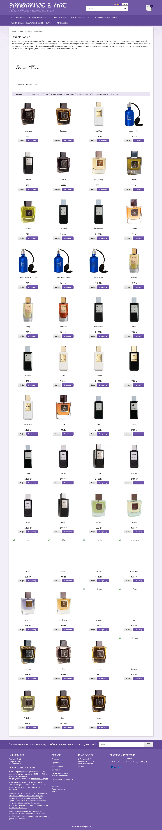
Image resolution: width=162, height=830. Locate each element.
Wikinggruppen (86, 827)
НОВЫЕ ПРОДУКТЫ (86, 761)
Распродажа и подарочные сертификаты (31, 23)
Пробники (56, 762)
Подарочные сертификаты (63, 779)
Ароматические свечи (106, 18)
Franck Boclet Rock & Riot (28, 85)
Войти (54, 791)
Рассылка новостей (86, 764)
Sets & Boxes (62, 23)
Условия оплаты (58, 766)
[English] (115, 4)
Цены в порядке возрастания (62, 94)
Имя (46, 94)
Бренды (20, 18)
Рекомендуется (36, 94)
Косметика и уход (80, 18)
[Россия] (120, 4)
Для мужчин (60, 18)
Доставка (56, 770)
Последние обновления (109, 94)
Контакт (55, 786)
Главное (55, 759)
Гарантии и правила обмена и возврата (60, 774)
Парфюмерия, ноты (38, 18)
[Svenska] (118, 4)
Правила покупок (59, 789)
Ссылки (81, 766)
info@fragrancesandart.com (19, 779)
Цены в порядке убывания (87, 94)
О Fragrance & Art (85, 759)
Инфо (22, 140)
